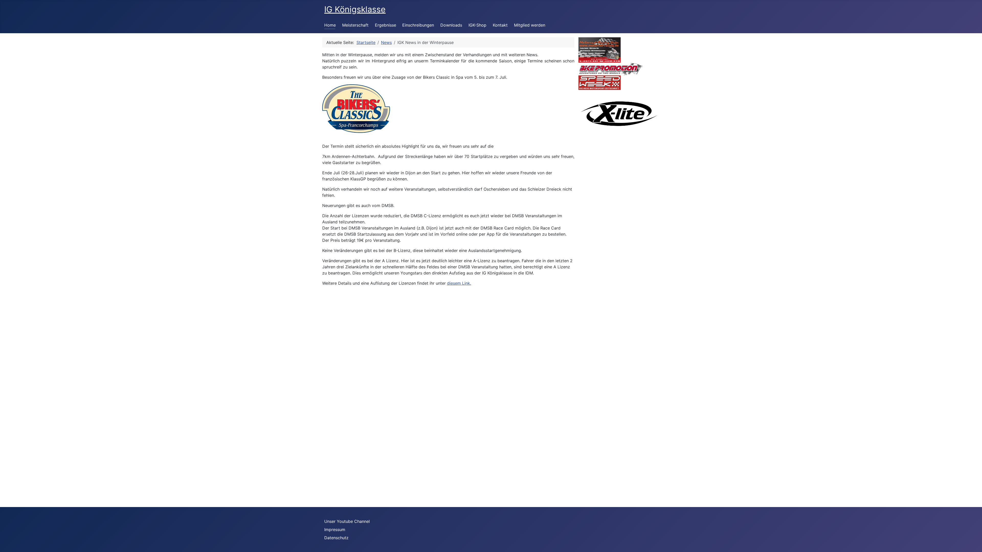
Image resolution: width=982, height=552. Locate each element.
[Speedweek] (599, 82)
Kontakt (500, 25)
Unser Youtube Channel (347, 521)
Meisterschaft (355, 25)
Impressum (334, 529)
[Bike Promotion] (610, 68)
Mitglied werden (529, 25)
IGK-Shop (477, 25)
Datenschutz (336, 537)
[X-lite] (619, 113)
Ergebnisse (385, 25)
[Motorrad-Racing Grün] (599, 49)
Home (330, 25)
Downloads (451, 25)
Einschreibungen (418, 25)
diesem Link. (459, 283)
